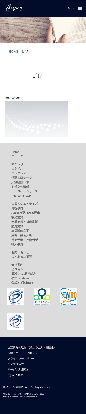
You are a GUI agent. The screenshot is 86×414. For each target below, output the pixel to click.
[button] (72, 8)
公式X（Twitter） (22, 282)
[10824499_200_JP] (15, 296)
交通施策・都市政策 (24, 221)
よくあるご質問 (21, 256)
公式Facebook (20, 278)
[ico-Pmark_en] (15, 321)
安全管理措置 (16, 363)
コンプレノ (18, 173)
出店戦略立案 (20, 230)
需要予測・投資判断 (24, 239)
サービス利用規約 (18, 369)
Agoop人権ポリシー (20, 375)
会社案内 (17, 264)
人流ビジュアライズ (24, 203)
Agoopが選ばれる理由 (25, 212)
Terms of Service (25, 397)
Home (15, 151)
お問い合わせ (20, 252)
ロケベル (17, 168)
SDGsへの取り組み (23, 273)
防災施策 (17, 226)
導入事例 (17, 244)
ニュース (17, 156)
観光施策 (17, 217)
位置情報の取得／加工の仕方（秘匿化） (32, 347)
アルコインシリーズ (24, 191)
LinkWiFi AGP (21, 195)
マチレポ (17, 164)
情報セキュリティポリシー (24, 352)
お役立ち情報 (20, 186)
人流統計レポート (23, 182)
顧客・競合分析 (21, 235)
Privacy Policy (9, 397)
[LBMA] (42, 296)
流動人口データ (21, 177)
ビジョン (17, 269)
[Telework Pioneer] (68, 296)
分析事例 (17, 208)
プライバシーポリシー (21, 358)
